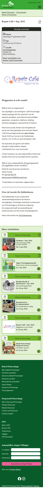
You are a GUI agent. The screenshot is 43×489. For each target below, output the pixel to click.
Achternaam (6, 458)
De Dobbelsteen (9, 50)
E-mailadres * (6, 450)
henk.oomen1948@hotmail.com (14, 177)
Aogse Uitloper (16, 469)
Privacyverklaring (27, 486)
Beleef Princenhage (8, 12)
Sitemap (36, 486)
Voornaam (5, 454)
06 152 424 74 (10, 174)
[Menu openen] (39, 7)
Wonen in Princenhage (9, 15)
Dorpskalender (21, 12)
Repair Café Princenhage (12, 60)
